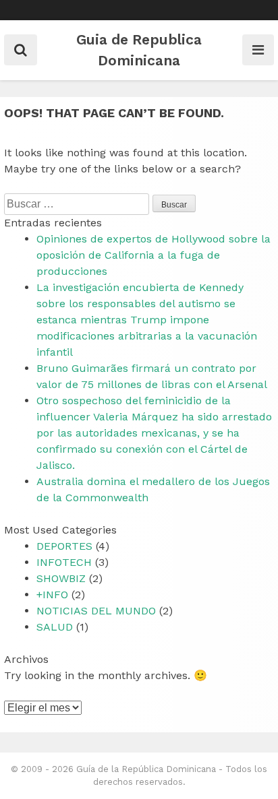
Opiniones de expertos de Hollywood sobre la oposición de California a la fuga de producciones (153, 255)
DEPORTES (64, 546)
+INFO (52, 594)
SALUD (54, 626)
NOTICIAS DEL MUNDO (96, 610)
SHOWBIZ (61, 578)
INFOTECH (64, 562)
